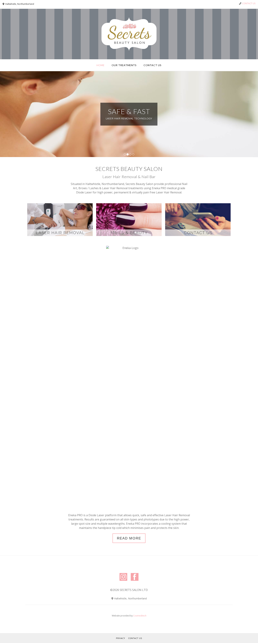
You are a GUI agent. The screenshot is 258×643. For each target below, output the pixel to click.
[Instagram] (123, 581)
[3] (130, 154)
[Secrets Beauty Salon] (129, 34)
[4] (133, 154)
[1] (124, 154)
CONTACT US (248, 3)
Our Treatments (124, 65)
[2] (127, 154)
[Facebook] (134, 581)
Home (101, 65)
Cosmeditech (139, 615)
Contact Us (152, 65)
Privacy (120, 638)
